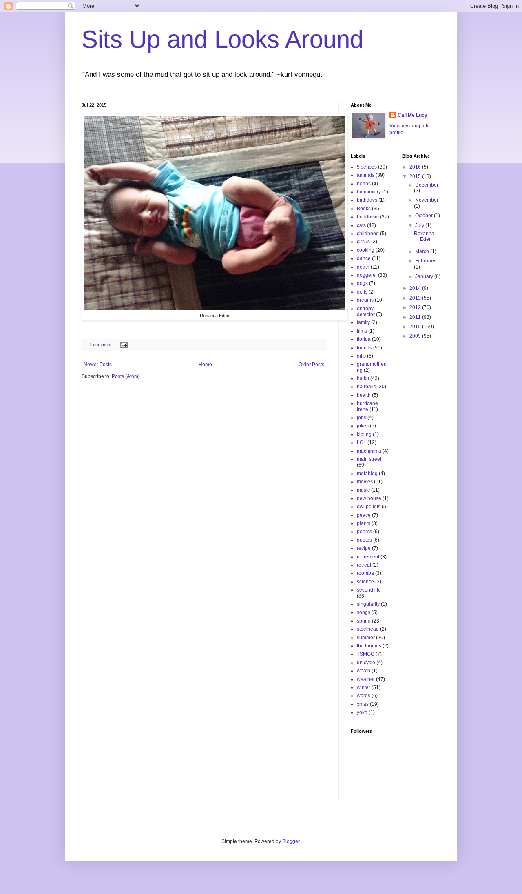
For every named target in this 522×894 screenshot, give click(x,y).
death (363, 267)
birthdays (367, 200)
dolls (362, 292)
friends (364, 348)
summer (366, 637)
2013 (415, 298)
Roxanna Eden (424, 236)
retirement (368, 557)
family (363, 322)
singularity (368, 604)
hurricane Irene (367, 406)
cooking (365, 250)
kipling (364, 434)
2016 (415, 167)
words (363, 695)
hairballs (366, 386)
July (420, 225)
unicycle (366, 662)
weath (363, 671)
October (424, 215)
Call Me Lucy (412, 115)
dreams (365, 300)
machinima (369, 451)
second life (369, 590)
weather (366, 679)
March (422, 251)
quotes (364, 540)
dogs (362, 283)
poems (364, 531)
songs (363, 612)
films (362, 331)
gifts (361, 356)
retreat (364, 565)
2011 (415, 317)
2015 (415, 176)
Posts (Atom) (126, 376)
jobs (361, 417)
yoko (362, 712)
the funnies (369, 646)
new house (369, 498)
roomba (365, 573)
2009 (415, 336)
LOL (361, 442)
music (363, 490)
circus (363, 242)
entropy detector (366, 311)
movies (365, 482)
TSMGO (365, 654)
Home (205, 364)
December (426, 185)
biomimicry (369, 192)
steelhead (368, 629)
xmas (363, 704)
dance (364, 258)
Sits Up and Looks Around (222, 39)
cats (361, 225)
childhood (368, 233)
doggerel (367, 275)
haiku (363, 378)
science (365, 582)
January (424, 276)
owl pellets (368, 506)
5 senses (367, 167)
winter (363, 687)
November (426, 200)
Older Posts (311, 364)
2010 (415, 326)
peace (364, 515)
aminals (365, 175)
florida (364, 339)
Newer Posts (98, 364)
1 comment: (101, 344)
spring (364, 621)
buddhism (368, 217)
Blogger (290, 841)
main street (369, 459)
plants (363, 523)
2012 (415, 307)
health (364, 395)
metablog (367, 473)
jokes (363, 426)
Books (364, 208)
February (425, 261)
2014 (415, 288)
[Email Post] (123, 344)
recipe (364, 548)
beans (364, 184)
